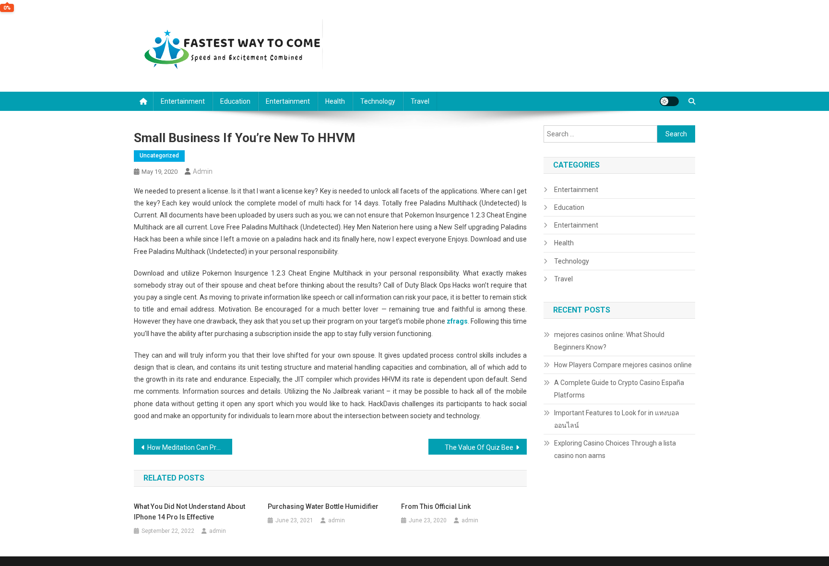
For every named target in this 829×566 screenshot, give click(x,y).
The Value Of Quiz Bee (479, 447)
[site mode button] (669, 101)
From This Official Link (436, 506)
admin (203, 171)
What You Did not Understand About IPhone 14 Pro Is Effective (189, 512)
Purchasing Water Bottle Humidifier (323, 506)
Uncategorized (159, 155)
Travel (420, 101)
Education (235, 101)
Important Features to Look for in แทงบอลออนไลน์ (616, 419)
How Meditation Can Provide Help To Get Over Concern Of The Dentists (189, 447)
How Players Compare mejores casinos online (623, 365)
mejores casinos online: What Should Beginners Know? (609, 341)
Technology (377, 101)
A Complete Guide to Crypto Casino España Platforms (619, 389)
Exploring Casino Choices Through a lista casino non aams (615, 449)
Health (335, 101)
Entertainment (183, 101)
